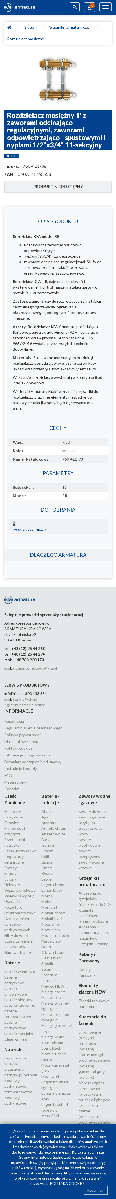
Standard (49, 974)
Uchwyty (12, 884)
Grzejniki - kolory (93, 943)
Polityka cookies (18, 748)
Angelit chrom (53, 828)
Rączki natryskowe (20, 850)
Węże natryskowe (20, 890)
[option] (58, 80)
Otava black (51, 957)
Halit (45, 856)
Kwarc (47, 873)
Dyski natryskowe (19, 912)
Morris (47, 895)
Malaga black (52, 997)
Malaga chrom (53, 991)
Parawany (87, 975)
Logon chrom (52, 884)
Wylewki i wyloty (19, 895)
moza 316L (50, 1115)
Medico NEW (52, 986)
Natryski (13, 1049)
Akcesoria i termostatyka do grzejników (93, 932)
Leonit (47, 879)
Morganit (49, 907)
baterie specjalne (19, 1033)
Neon (46, 946)
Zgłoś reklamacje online (24, 704)
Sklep (30, 27)
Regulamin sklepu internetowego (33, 727)
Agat (45, 817)
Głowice (11, 822)
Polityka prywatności (22, 734)
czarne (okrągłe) (93, 1054)
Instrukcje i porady (20, 768)
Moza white (51, 1076)
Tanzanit (48, 980)
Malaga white (53, 1036)
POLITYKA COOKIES (67, 1183)
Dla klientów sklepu (21, 741)
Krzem (47, 867)
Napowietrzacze (18, 952)
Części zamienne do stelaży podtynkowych (18, 924)
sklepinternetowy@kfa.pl (35, 668)
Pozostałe (13, 907)
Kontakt (11, 788)
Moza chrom (52, 924)
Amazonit (49, 822)
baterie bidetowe (19, 999)
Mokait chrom (53, 912)
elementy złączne (94, 921)
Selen (46, 969)
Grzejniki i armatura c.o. (70, 27)
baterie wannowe (19, 971)
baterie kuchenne (19, 1005)
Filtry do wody (16, 935)
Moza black (51, 929)
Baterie (12, 962)
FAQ (8, 775)
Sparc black (51, 1048)
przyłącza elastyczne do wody (91, 828)
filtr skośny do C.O (95, 904)
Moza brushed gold (58, 935)
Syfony (10, 879)
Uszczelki (12, 901)
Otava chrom (52, 952)
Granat (47, 850)
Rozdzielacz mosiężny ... (27, 38)
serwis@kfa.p (24, 699)
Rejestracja (14, 721)
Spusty (10, 873)
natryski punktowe (20, 1074)
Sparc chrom (52, 1042)
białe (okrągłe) (91, 1082)
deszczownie (15, 1058)
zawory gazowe (92, 817)
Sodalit (47, 963)
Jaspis (46, 862)
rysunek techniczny (30, 529)
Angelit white (53, 833)
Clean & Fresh (16, 1039)
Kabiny (85, 969)
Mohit (46, 901)
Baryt (46, 839)
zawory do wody (93, 811)
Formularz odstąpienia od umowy (32, 761)
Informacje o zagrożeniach (27, 755)
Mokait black (52, 918)
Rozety (10, 867)
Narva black (51, 941)
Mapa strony (15, 782)
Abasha (48, 811)
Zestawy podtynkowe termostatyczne (18, 1086)
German (48, 845)
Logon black (51, 890)
